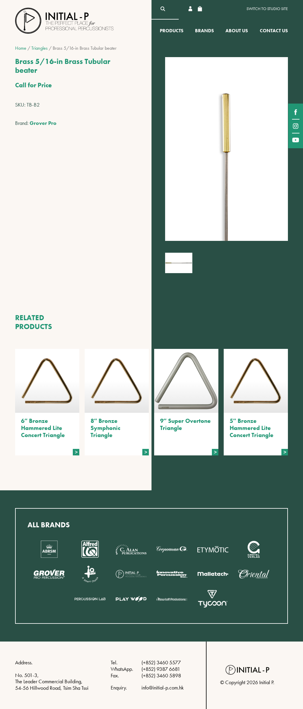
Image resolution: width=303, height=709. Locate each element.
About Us (236, 31)
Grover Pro (43, 123)
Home (20, 48)
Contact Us (274, 31)
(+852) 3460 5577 (161, 662)
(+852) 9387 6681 (160, 669)
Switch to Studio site (267, 8)
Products (171, 31)
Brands (204, 31)
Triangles (39, 48)
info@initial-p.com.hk (162, 687)
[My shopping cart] (200, 9)
